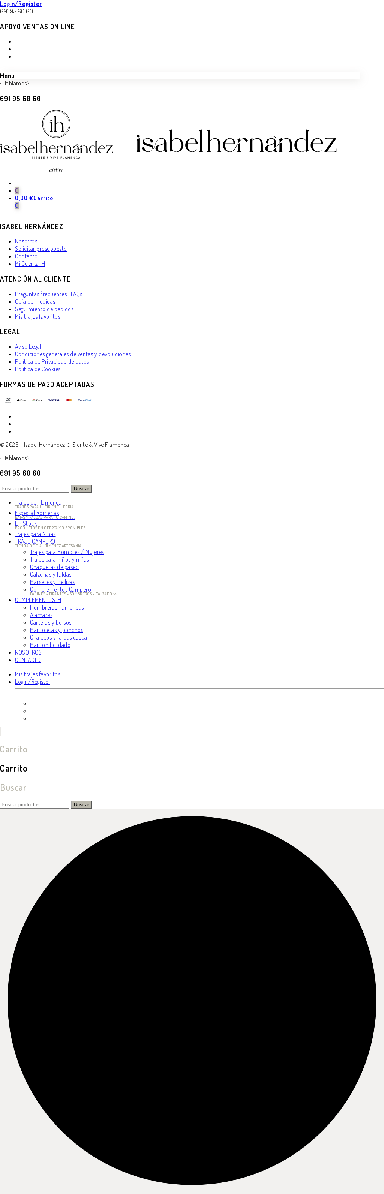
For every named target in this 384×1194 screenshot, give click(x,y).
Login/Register (21, 3)
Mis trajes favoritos (37, 316)
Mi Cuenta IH (30, 263)
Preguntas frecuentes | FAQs (48, 294)
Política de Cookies (38, 369)
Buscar (81, 488)
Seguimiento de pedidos (44, 309)
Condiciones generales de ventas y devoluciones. (73, 354)
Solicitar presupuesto (41, 248)
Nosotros (26, 241)
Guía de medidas (35, 301)
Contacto (26, 256)
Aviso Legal (28, 346)
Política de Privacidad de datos (52, 361)
